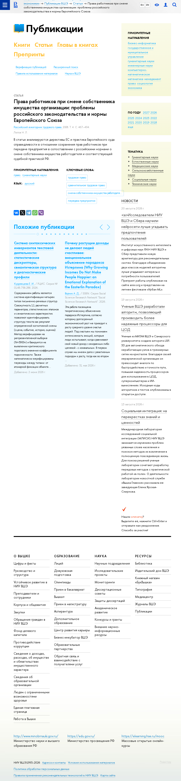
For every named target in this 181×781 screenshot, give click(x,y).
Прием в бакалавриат (69, 589)
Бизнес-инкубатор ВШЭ (71, 637)
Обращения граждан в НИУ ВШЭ (29, 621)
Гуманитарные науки (145, 157)
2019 (146, 122)
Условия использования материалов (91, 762)
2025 (131, 118)
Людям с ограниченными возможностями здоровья (31, 696)
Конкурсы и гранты (108, 619)
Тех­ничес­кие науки (144, 184)
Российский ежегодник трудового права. (38, 127)
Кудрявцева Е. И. (24, 284)
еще (130, 127)
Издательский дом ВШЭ (152, 571)
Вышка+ (59, 597)
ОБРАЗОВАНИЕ (67, 556)
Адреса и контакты (54, 762)
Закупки (19, 612)
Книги (22, 45)
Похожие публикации (44, 227)
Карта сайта (107, 775)
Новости (129, 201)
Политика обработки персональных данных (41, 769)
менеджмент (152, 79)
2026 (154, 112)
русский (29, 183)
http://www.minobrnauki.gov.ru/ (36, 736)
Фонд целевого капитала (25, 633)
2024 (138, 118)
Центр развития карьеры (72, 630)
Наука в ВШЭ (73, 73)
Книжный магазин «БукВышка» (147, 580)
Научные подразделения (112, 563)
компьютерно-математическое (139, 72)
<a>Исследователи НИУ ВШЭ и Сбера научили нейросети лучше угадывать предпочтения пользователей (144, 226)
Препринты (29, 54)
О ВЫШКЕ (22, 556)
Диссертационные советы (108, 591)
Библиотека (143, 563)
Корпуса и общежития (30, 605)
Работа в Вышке (25, 719)
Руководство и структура (24, 573)
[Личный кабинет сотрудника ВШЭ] (165, 5)
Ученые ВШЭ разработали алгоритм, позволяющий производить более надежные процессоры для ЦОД (144, 318)
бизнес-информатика (142, 43)
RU (142, 4)
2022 (154, 118)
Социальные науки (144, 179)
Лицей (58, 563)
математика (135, 79)
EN (147, 4)
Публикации (54, 28)
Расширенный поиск (66, 67)
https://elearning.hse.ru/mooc (143, 736)
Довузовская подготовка (63, 573)
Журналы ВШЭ (145, 604)
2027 (146, 112)
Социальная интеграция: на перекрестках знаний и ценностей (144, 416)
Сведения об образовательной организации (26, 681)
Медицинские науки (145, 166)
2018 (154, 122)
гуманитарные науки (141, 61)
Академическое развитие (106, 610)
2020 (138, 122)
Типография (143, 589)
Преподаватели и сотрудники (26, 595)
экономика (135, 88)
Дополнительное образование (66, 621)
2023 (146, 118)
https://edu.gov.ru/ (81, 736)
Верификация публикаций (31, 67)
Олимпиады (62, 582)
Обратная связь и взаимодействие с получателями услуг (68, 660)
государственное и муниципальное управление (140, 52)
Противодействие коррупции (27, 644)
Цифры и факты (25, 563)
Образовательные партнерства (67, 647)
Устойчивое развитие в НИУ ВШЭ (30, 584)
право (132, 83)
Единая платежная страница (27, 709)
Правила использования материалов (37, 73)
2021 (131, 122)
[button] (38, 234)
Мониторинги (105, 582)
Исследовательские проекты (109, 573)
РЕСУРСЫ (143, 556)
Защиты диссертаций (110, 601)
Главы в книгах (77, 45)
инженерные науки (140, 65)
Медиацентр (144, 597)
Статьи (44, 45)
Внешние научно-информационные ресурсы (107, 631)
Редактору (165, 761)
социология (145, 83)
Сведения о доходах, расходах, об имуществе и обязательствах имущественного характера (31, 661)
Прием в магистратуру (70, 604)
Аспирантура (63, 611)
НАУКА (101, 556)
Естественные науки (145, 161)
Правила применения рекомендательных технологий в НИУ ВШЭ (56, 775)
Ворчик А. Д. (72, 293)
